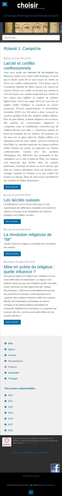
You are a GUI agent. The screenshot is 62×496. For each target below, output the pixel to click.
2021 (10, 401)
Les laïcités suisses (22, 200)
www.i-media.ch (48, 485)
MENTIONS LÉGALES (31, 476)
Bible (10, 343)
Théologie (12, 378)
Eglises (11, 349)
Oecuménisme (15, 361)
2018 (10, 418)
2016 (10, 430)
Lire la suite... (12, 187)
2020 (10, 407)
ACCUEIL (8, 16)
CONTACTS (52, 16)
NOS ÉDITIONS (36, 16)
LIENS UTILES (19, 452)
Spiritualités (13, 372)
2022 (10, 395)
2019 (10, 412)
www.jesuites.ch (31, 443)
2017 (10, 424)
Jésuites (12, 355)
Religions (12, 367)
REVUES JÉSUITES (39, 452)
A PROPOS (20, 16)
